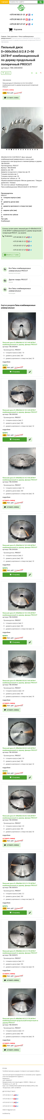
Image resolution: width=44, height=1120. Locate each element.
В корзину (16, 372)
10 (27, 149)
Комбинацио (5, 221)
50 (2, 217)
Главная (3, 36)
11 (30, 149)
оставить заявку (13, 97)
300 (2, 204)
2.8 (2, 200)
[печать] (36, 73)
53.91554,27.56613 (9, 1091)
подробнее (6, 362)
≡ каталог (4, 2)
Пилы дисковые (12, 36)
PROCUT (4, 195)
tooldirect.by (6, 1113)
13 (35, 149)
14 (37, 149)
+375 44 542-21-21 (18, 14)
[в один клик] (29, 372)
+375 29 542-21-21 (18, 19)
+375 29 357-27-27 (18, 24)
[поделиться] (32, 73)
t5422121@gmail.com (9, 1110)
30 (2, 208)
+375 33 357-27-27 (19, 250)
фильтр (7, 73)
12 (32, 149)
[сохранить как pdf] (41, 73)
